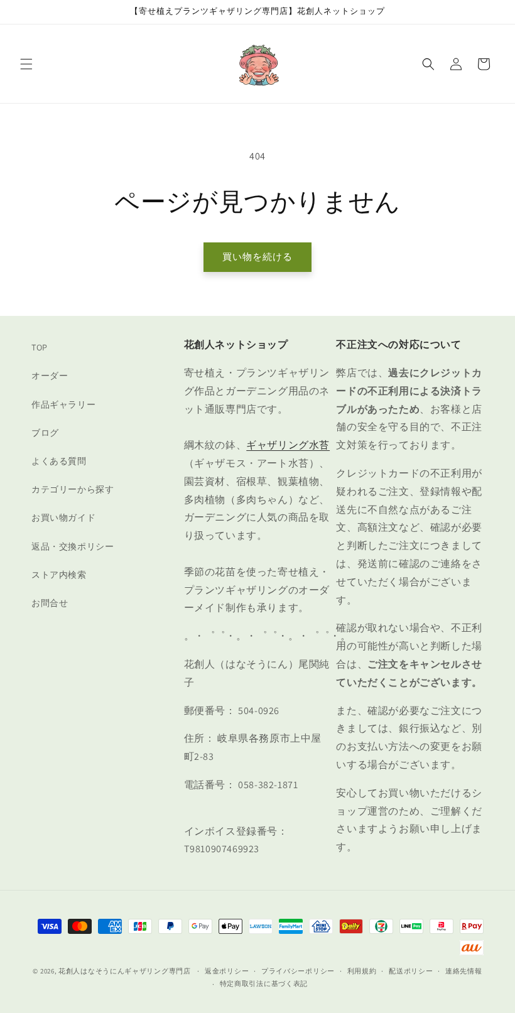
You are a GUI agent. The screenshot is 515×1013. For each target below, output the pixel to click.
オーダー (49, 375)
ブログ (45, 432)
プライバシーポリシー (298, 971)
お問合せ (49, 603)
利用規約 (362, 971)
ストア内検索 (59, 574)
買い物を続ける (257, 257)
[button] (26, 64)
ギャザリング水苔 (288, 445)
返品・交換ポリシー (72, 546)
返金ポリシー (227, 971)
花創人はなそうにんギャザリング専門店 (124, 971)
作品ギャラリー (63, 404)
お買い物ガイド (63, 517)
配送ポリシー (411, 971)
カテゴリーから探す (72, 489)
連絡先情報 (463, 971)
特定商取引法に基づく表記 (264, 983)
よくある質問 (59, 461)
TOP (39, 347)
